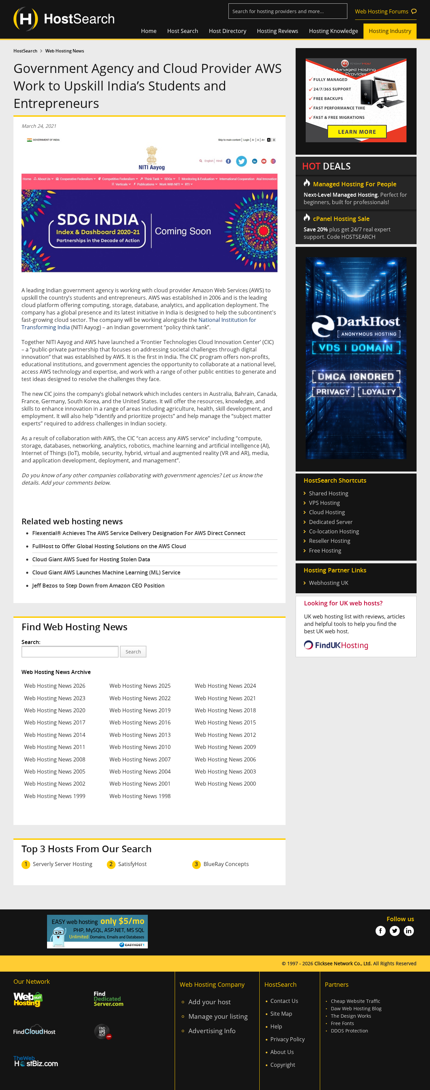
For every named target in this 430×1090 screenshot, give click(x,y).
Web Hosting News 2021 (225, 698)
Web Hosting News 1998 (140, 796)
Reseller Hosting (329, 540)
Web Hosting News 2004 (140, 771)
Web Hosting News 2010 (140, 747)
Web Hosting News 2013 (140, 735)
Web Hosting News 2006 (225, 759)
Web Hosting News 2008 (54, 759)
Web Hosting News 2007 (140, 759)
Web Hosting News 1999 (54, 796)
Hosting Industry (390, 31)
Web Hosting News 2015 (225, 722)
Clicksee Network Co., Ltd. (343, 963)
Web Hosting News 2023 (54, 698)
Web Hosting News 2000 (225, 783)
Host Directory (227, 31)
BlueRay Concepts (226, 864)
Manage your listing (218, 1016)
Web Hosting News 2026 (54, 685)
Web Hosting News (64, 51)
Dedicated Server (331, 522)
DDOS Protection (349, 1030)
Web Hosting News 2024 (225, 685)
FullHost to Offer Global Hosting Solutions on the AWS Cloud (109, 546)
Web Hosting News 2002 (54, 783)
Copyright (282, 1064)
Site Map (281, 1013)
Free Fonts (342, 1023)
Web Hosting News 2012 (225, 735)
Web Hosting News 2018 (225, 710)
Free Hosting (325, 550)
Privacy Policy (287, 1039)
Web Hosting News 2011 (54, 747)
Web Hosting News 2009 (225, 747)
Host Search (182, 31)
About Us (282, 1052)
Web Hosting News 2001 (140, 783)
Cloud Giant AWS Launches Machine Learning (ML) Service (106, 572)
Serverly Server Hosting (62, 864)
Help (276, 1026)
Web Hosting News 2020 (54, 710)
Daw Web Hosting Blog (356, 1008)
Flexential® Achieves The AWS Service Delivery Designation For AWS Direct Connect (138, 533)
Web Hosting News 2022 (140, 698)
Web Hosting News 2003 (225, 771)
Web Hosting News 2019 (140, 710)
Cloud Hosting (327, 512)
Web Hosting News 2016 (140, 722)
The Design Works (351, 1016)
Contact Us (284, 1001)
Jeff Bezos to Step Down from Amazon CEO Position (98, 585)
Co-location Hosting (334, 531)
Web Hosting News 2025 (140, 685)
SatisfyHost (132, 864)
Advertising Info (211, 1030)
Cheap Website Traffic (355, 1001)
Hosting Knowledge (333, 31)
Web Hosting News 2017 (54, 722)
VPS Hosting (324, 502)
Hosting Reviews (277, 31)
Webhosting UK (328, 583)
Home (149, 31)
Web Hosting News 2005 (54, 771)
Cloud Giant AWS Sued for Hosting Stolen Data (91, 559)
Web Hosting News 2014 (54, 735)
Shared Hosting (328, 493)
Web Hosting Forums (381, 11)
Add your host (209, 1001)
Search (133, 651)
